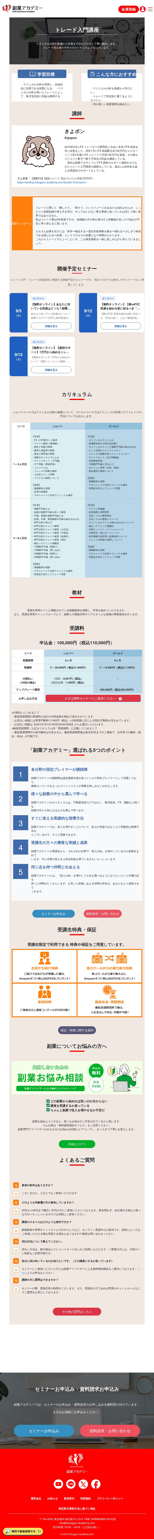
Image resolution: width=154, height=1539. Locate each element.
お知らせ (52, 1498)
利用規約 (85, 1498)
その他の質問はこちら (77, 1311)
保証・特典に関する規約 (77, 1030)
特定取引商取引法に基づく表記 (77, 1508)
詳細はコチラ (77, 1144)
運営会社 (36, 1498)
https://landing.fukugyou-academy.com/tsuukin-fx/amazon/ (51, 182)
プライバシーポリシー (110, 1498)
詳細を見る (51, 326)
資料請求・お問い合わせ (102, 913)
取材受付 (69, 1498)
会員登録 (129, 9)
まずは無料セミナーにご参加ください (90, 698)
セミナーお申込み (54, 913)
